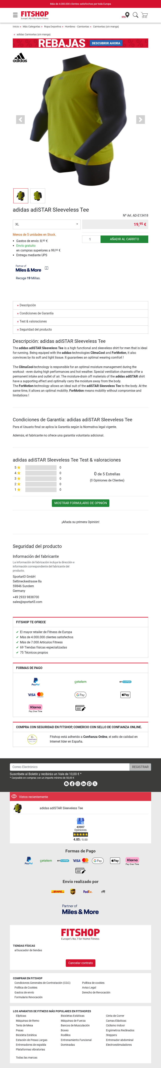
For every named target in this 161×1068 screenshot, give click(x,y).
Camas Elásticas (116, 1020)
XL (17, 224)
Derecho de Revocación (96, 992)
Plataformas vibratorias (30, 1049)
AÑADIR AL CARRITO (124, 239)
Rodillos (65, 1035)
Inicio (16, 26)
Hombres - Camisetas (77, 26)
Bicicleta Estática (26, 1035)
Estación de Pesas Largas (31, 1040)
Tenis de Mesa (24, 1025)
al (28, 950)
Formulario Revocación (29, 997)
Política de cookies (93, 983)
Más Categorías (31, 26)
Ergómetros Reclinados (120, 1030)
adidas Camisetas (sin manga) (34, 34)
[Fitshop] (35, 15)
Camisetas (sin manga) (106, 26)
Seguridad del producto (36, 329)
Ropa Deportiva (52, 26)
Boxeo (65, 1030)
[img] (46, 268)
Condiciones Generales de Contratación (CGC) (42, 983)
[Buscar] (135, 15)
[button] (20, 195)
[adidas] (20, 57)
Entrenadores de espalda (31, 1045)
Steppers (111, 1035)
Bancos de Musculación (75, 1025)
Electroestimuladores (119, 1045)
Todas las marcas (26, 1057)
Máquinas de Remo (27, 1020)
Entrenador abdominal (119, 1040)
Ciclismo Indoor (115, 1025)
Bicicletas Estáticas (72, 1016)
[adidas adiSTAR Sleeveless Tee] (25, 808)
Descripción (28, 305)
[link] (35, 682)
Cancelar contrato (80, 963)
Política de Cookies (26, 987)
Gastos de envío (24, 992)
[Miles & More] (80, 909)
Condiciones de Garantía (37, 313)
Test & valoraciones (33, 321)
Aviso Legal (89, 987)
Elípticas (21, 1016)
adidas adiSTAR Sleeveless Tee (61, 808)
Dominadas (68, 1045)
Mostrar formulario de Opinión (80, 503)
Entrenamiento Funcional (76, 1040)
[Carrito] (145, 15)
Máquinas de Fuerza (73, 1020)
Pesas (19, 1030)
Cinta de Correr (115, 1016)
